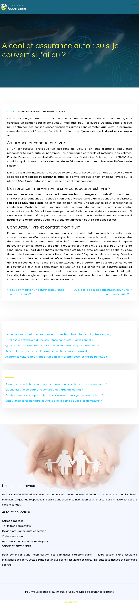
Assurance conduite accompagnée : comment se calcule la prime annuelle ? (56, 384)
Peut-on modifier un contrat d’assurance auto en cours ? (37, 292)
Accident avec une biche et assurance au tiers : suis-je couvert (46, 351)
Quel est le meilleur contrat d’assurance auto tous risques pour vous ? (52, 345)
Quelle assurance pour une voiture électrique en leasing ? (44, 389)
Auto (13, 111)
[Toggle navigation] (135, 7)
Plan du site (69, 601)
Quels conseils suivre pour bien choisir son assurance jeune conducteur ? (54, 395)
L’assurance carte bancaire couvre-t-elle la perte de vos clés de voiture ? (53, 400)
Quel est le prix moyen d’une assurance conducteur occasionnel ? (49, 340)
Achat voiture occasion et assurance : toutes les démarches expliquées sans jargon (60, 334)
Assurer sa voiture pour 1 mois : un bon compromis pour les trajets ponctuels (56, 356)
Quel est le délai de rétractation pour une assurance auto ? (101, 292)
